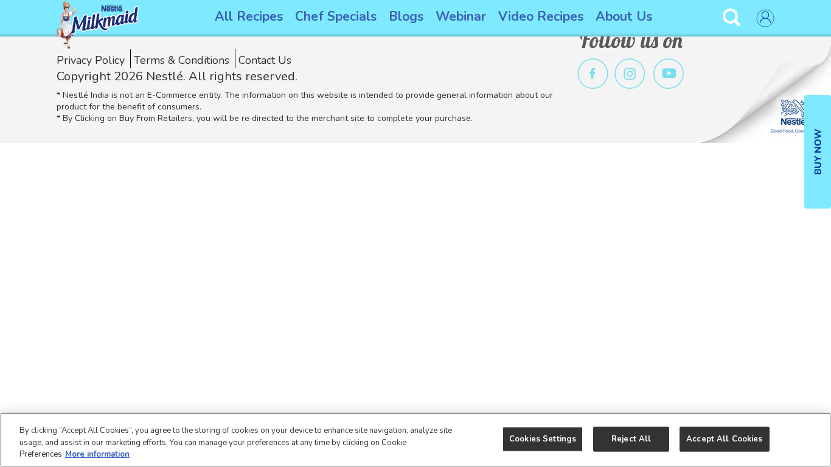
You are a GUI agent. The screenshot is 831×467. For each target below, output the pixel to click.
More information (97, 454)
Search (733, 18)
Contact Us (264, 60)
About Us (624, 16)
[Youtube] (668, 73)
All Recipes (249, 16)
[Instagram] (629, 73)
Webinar (461, 16)
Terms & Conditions (181, 60)
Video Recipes (540, 16)
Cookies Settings (542, 438)
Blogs (406, 16)
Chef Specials (336, 16)
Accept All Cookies (724, 438)
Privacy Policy (91, 60)
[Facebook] (592, 73)
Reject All (631, 438)
